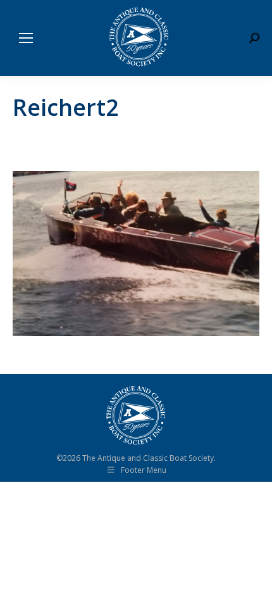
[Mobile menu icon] (26, 38)
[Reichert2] (136, 253)
